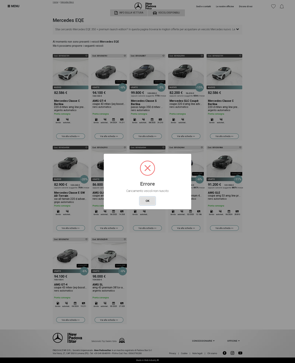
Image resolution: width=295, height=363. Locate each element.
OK (147, 201)
